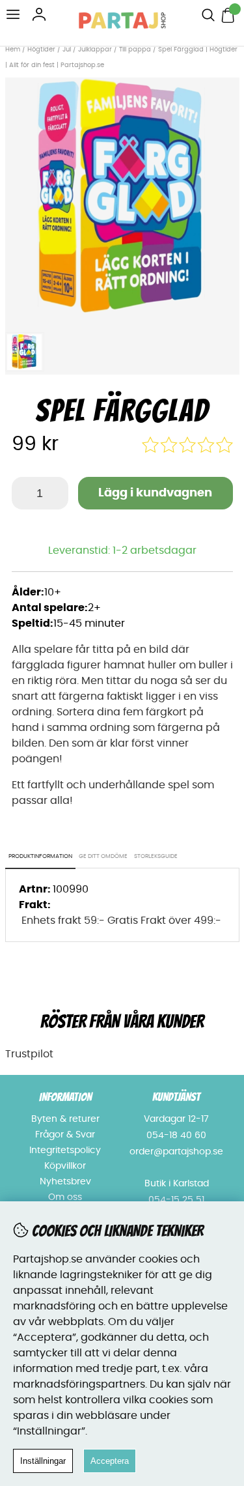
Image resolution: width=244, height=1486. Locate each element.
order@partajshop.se (176, 1151)
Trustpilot (29, 1054)
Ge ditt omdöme (103, 856)
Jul (66, 49)
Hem (12, 49)
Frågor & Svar (65, 1134)
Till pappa (135, 49)
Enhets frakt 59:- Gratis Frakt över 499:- (121, 920)
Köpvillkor (65, 1166)
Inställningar (43, 1461)
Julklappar (95, 49)
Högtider (41, 49)
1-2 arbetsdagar (155, 550)
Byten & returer (65, 1119)
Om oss (65, 1197)
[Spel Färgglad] (122, 318)
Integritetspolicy (65, 1150)
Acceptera (109, 1461)
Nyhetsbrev (65, 1181)
